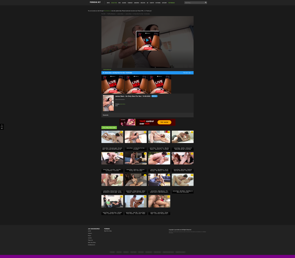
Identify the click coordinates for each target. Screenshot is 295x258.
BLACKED (124, 3)
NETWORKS (158, 3)
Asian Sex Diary (92, 242)
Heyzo (89, 235)
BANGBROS (136, 3)
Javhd (89, 231)
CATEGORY (164, 3)
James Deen (120, 14)
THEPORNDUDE (171, 3)
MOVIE (108, 3)
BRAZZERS (143, 3)
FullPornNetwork (111, 14)
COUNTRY (152, 3)
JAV (147, 3)
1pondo (90, 238)
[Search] (205, 2)
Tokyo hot (90, 240)
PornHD (103, 14)
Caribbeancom (91, 244)
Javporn (90, 233)
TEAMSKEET (130, 3)
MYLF (119, 3)
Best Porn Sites (108, 231)
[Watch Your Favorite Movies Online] (95, 2)
